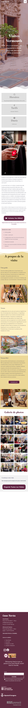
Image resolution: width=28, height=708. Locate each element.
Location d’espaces (10, 645)
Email (5, 672)
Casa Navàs (8, 640)
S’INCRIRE (14, 676)
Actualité (7, 642)
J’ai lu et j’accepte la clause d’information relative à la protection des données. (14, 680)
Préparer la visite (9, 643)
